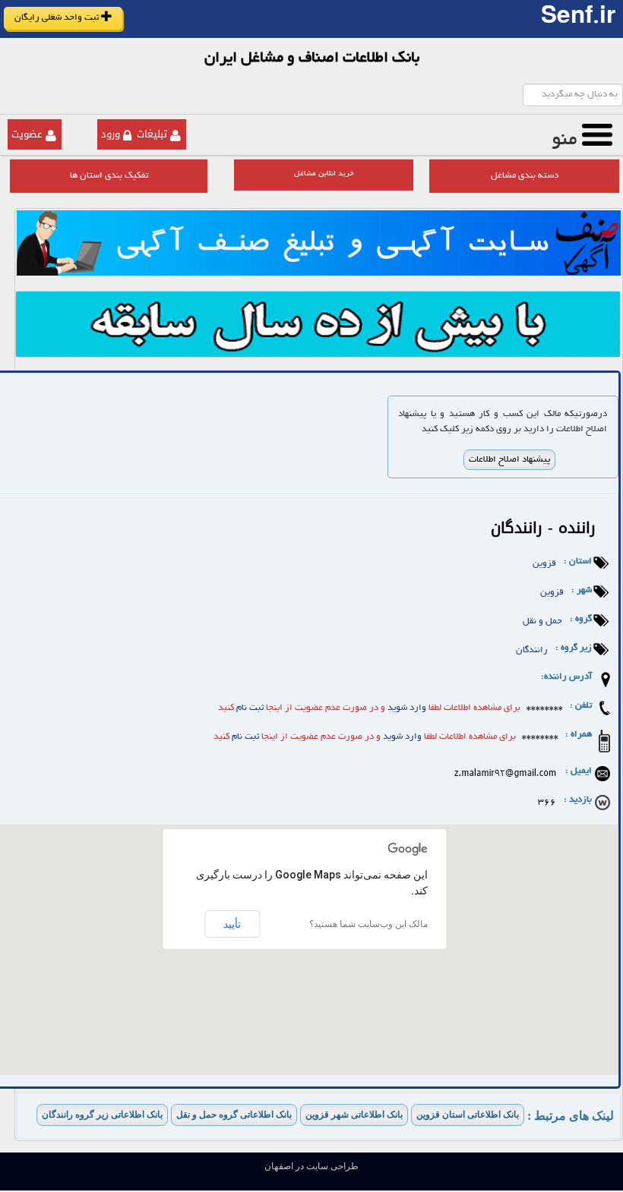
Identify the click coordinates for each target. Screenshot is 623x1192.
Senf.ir (578, 19)
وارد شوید (406, 708)
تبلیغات (152, 134)
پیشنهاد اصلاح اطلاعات (509, 460)
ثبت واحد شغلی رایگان (57, 18)
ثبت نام (249, 708)
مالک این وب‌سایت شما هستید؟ (368, 924)
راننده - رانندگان (543, 527)
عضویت (27, 134)
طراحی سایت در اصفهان (311, 1166)
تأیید (232, 924)
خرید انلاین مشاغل (324, 174)
